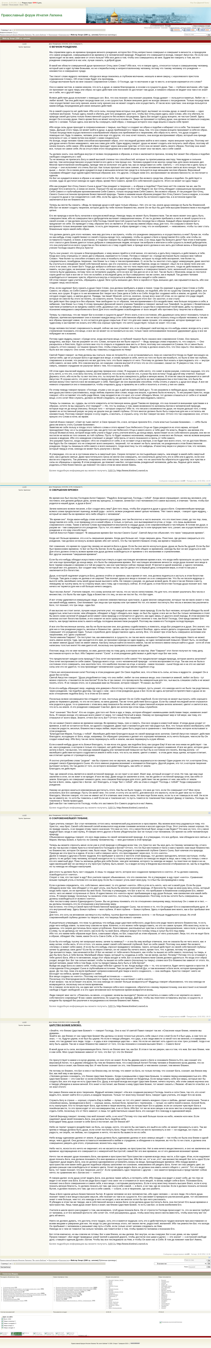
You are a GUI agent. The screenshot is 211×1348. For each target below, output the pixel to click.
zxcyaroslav (165, 1305)
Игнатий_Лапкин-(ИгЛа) (116, 1292)
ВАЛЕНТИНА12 (113, 1295)
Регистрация (13, 4)
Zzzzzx (163, 1308)
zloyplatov (164, 1300)
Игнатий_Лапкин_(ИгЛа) (116, 1280)
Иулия (110, 1281)
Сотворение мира (8, 1287)
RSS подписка (205, 27)
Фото (146, 27)
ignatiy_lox (164, 1284)
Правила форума (174, 27)
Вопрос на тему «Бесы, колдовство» (14, 1290)
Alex (110, 1297)
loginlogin (164, 1289)
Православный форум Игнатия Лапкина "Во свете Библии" (23, 35)
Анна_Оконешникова (115, 1308)
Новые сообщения (154, 27)
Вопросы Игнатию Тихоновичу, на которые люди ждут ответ (21, 1289)
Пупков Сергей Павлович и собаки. (67, 1293)
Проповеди (53, 35)
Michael (111, 1290)
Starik (110, 1306)
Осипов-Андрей (113, 1299)
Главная (5, 4)
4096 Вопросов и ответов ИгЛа (12, 1292)
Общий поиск (196, 27)
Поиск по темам (186, 27)
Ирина (110, 1300)
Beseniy (163, 1280)
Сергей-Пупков (113, 1286)
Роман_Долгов (113, 1303)
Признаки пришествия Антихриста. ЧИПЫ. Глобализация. (74, 1300)
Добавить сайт (82, 1335)
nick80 (24, 44)
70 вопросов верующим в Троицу (13, 1300)
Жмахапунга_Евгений (168, 1292)
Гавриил (163, 1306)
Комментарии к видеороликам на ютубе (68, 1292)
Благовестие (64, 35)
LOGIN (163, 1302)
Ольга (15, 32)
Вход (21, 4)
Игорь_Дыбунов (113, 1302)
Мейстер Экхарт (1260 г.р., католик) (84, 35)
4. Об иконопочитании (10, 1299)
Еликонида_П (113, 1296)
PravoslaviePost (166, 1299)
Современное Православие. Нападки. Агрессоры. (71, 1290)
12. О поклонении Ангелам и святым (67, 1295)
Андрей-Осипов (113, 1289)
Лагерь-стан (59, 1299)
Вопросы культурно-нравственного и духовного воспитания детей (23, 1295)
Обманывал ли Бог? (62, 1297)
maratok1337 (165, 1281)
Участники (164, 27)
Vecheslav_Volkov (114, 1305)
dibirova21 (164, 1295)
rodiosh (163, 1293)
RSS (26, 4)
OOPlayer (164, 1296)
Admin (110, 1283)
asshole (163, 1283)
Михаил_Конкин (166, 1290)
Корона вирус (7, 1297)
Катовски (164, 1297)
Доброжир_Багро (166, 1286)
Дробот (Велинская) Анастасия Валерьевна (16, 1296)
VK (109, 1287)
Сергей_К (111, 1293)
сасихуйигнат (165, 1303)
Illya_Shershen (165, 1287)
